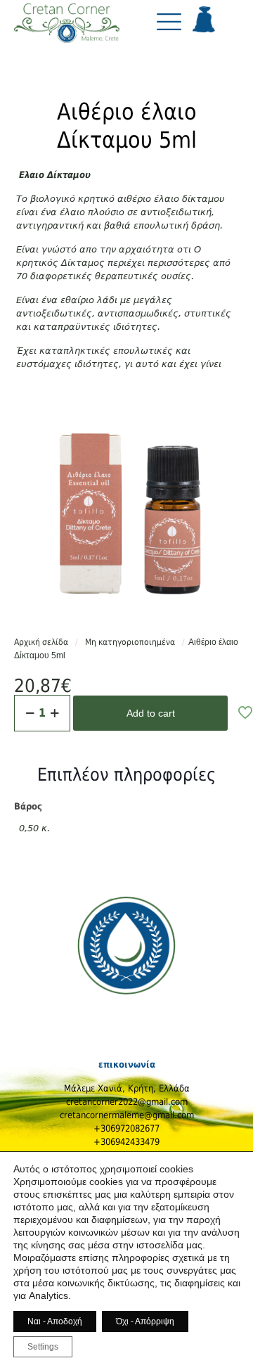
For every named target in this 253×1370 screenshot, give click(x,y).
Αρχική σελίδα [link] (41, 642)
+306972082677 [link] (126, 1128)
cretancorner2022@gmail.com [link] (127, 1101)
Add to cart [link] (150, 713)
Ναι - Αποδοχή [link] (54, 1321)
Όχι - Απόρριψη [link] (145, 1321)
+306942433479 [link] (126, 1142)
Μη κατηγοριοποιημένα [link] (130, 642)
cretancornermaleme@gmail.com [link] (127, 1115)
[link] (66, 27)
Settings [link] (42, 1347)
